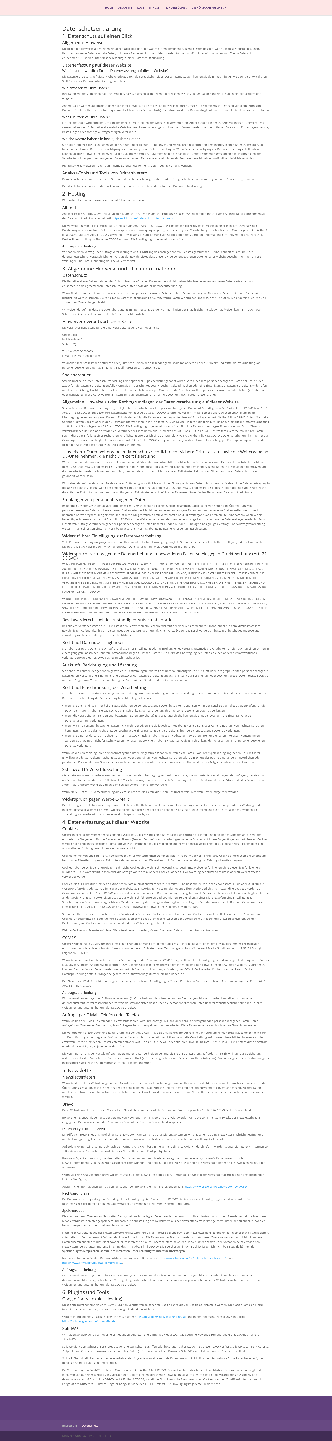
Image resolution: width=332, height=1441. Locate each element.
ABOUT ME (125, 7)
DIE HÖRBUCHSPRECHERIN (209, 7)
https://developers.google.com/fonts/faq (161, 1317)
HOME (109, 7)
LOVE (140, 7)
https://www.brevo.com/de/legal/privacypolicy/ (92, 1263)
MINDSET (155, 7)
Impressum (69, 1425)
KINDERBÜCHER (176, 7)
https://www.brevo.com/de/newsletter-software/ (216, 1186)
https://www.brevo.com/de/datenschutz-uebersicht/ (192, 1258)
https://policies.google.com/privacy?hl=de (88, 1321)
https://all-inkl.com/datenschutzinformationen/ (143, 218)
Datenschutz (90, 1425)
